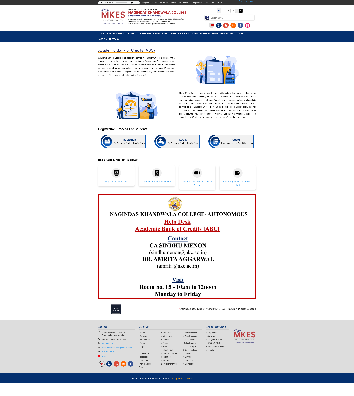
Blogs (215, 33)
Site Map (189, 360)
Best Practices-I (192, 332)
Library (165, 339)
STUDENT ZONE (160, 33)
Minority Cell (167, 349)
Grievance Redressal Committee (144, 357)
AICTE (102, 39)
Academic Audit (217, 2)
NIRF (241, 33)
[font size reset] (228, 11)
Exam (164, 346)
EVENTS (203, 33)
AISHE (207, 2)
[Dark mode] (241, 11)
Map (104, 355)
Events (165, 343)
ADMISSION (143, 33)
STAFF (131, 33)
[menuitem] (105, 33)
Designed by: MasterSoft (183, 378)
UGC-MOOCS (213, 343)
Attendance (145, 339)
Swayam (211, 336)
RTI (141, 349)
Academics (118, 33)
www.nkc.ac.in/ (108, 351)
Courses (143, 336)
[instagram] (233, 25)
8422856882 (107, 343)
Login (142, 346)
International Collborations (180, 2)
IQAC (232, 33)
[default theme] (237, 11)
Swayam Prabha (214, 339)
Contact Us (190, 363)
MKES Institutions (161, 2)
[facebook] (240, 25)
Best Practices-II (192, 336)
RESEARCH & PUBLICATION (183, 33)
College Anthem (147, 2)
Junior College (191, 349)
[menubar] (176, 36)
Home (142, 332)
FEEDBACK (114, 39)
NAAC (222, 33)
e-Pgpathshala (213, 332)
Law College (190, 346)
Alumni (188, 353)
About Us (166, 332)
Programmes (197, 2)
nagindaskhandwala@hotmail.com (117, 347)
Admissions (167, 336)
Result (143, 343)
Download (189, 356)
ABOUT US (104, 33)
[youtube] (226, 25)
